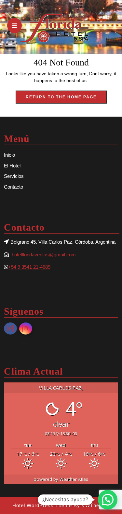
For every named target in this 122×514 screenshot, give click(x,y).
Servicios (14, 176)
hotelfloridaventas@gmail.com (44, 254)
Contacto (13, 187)
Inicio (9, 155)
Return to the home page (66, 99)
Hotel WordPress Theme (42, 505)
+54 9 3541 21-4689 (29, 267)
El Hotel (12, 165)
